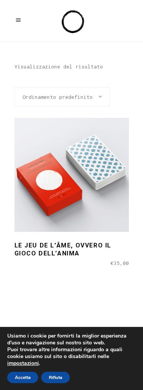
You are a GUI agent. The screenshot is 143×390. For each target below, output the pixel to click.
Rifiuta (55, 377)
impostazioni (23, 363)
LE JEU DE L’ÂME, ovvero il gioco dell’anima (63, 249)
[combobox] (62, 96)
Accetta (23, 377)
